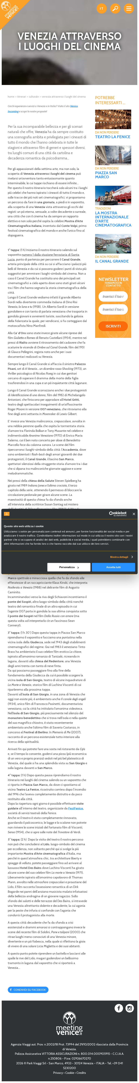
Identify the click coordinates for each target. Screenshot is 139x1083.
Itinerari (21, 96)
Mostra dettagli (119, 557)
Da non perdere (107, 132)
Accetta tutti (113, 567)
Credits (81, 1073)
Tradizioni (103, 208)
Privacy (58, 1073)
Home (11, 96)
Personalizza (67, 567)
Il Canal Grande (112, 261)
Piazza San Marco (106, 175)
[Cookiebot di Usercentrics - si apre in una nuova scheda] (111, 513)
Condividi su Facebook (30, 989)
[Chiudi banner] (134, 514)
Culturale (34, 96)
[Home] (15, 15)
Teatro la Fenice (112, 137)
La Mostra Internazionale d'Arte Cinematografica (113, 219)
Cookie (69, 1073)
